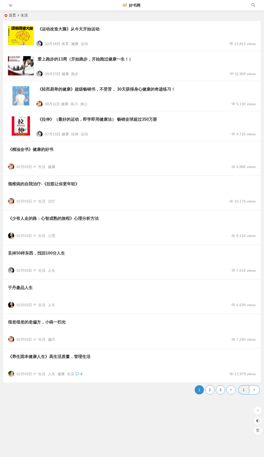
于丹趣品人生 (20, 287)
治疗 (51, 201)
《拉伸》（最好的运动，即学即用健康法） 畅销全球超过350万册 (97, 119)
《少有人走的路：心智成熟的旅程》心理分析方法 (53, 218)
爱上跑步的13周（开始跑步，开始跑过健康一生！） (85, 59)
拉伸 (74, 134)
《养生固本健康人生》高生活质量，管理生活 (49, 356)
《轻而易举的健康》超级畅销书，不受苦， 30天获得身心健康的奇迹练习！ (106, 89)
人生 (51, 270)
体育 (65, 44)
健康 (74, 44)
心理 (51, 236)
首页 (12, 15)
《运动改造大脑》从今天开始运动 (69, 29)
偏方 (51, 339)
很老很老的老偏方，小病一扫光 (37, 322)
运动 (84, 44)
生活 (41, 167)
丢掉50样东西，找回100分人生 (36, 253)
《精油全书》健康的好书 (30, 149)
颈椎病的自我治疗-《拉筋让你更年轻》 (43, 184)
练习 (74, 104)
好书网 (134, 5)
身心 (83, 104)
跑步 (74, 74)
